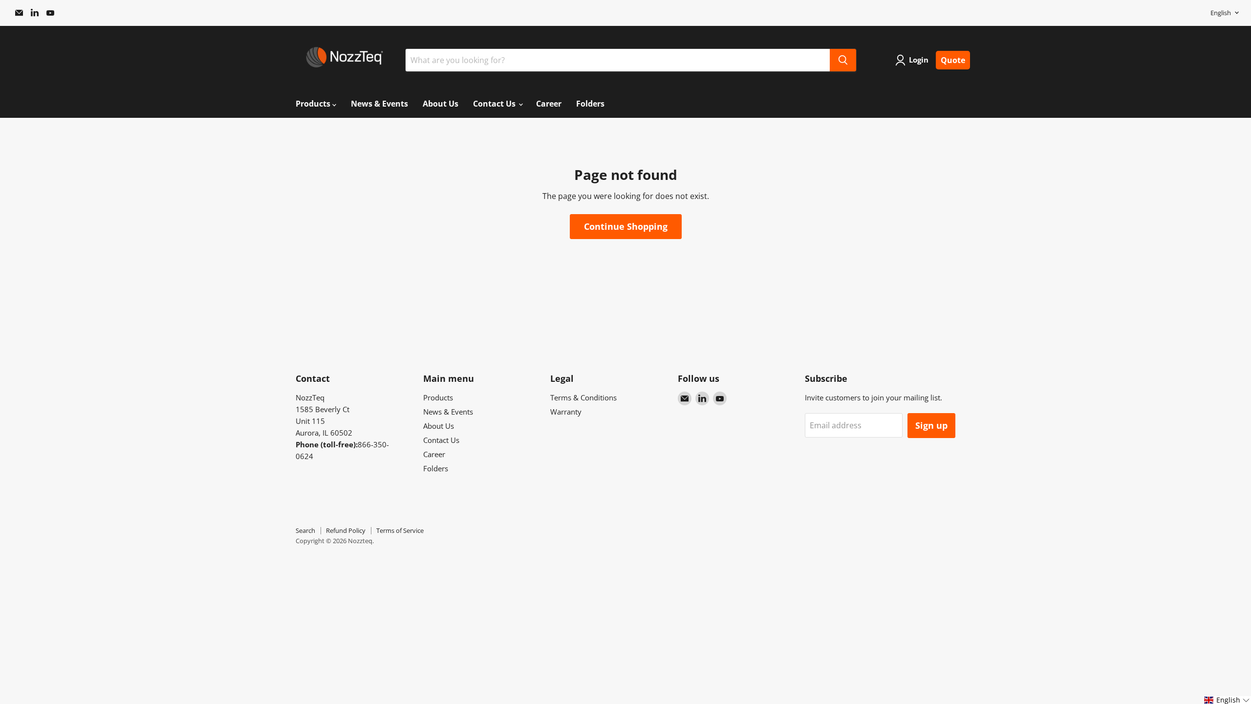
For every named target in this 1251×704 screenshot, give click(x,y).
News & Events (379, 103)
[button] (1227, 700)
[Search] (843, 60)
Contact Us (495, 103)
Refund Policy (346, 530)
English (1220, 12)
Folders (590, 103)
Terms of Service (400, 530)
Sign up (931, 425)
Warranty (566, 412)
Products (314, 103)
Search (305, 530)
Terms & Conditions (583, 397)
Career (548, 103)
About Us (440, 103)
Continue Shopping (626, 226)
